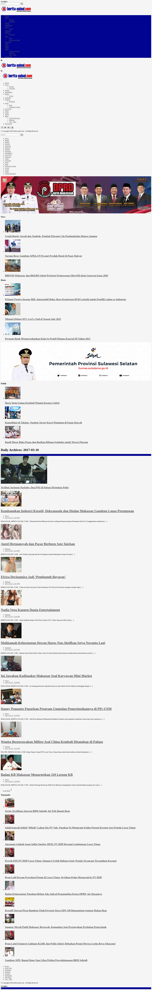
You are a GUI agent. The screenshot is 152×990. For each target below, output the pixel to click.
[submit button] (21, 4)
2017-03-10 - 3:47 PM (12, 649)
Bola (10, 38)
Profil (7, 44)
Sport (6, 36)
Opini (7, 46)
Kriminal (12, 34)
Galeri (7, 170)
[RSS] (7, 2)
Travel (11, 29)
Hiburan (11, 53)
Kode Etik (8, 968)
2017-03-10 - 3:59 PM (12, 617)
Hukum (7, 33)
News (7, 18)
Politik (7, 23)
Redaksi (7, 972)
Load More (6, 791)
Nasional (12, 21)
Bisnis (7, 27)
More (6, 49)
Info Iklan (8, 977)
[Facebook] (1, 2)
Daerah (11, 20)
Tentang (7, 974)
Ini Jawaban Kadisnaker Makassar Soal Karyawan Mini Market (46, 676)
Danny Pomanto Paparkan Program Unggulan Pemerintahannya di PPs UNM (56, 709)
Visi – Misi (12, 55)
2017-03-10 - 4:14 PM (12, 551)
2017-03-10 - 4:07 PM (12, 584)
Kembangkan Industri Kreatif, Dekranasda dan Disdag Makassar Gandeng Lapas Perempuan (67, 511)
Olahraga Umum (14, 40)
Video (7, 47)
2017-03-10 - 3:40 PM (12, 682)
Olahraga (8, 157)
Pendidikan (8, 25)
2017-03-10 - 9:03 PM (12, 518)
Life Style (8, 42)
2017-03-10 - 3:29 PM (12, 781)
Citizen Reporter (14, 51)
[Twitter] (3, 2)
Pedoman (8, 970)
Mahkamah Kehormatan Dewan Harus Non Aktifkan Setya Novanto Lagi (53, 643)
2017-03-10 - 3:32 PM (12, 748)
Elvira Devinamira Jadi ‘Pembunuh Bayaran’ (33, 577)
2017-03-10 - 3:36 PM (12, 715)
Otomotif (8, 31)
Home (7, 16)
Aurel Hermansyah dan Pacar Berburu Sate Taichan (38, 544)
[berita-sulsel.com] (16, 12)
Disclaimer (8, 57)
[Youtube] (5, 2)
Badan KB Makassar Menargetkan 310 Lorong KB (37, 774)
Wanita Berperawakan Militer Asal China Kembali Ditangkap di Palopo (52, 742)
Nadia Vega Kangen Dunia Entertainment (30, 610)
